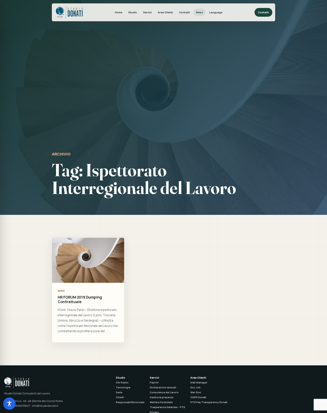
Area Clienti (165, 12)
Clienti (120, 397)
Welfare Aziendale (161, 402)
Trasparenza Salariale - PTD (167, 407)
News (199, 12)
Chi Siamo (122, 382)
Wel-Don (195, 392)
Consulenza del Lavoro (164, 392)
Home (118, 12)
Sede (119, 392)
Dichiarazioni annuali (163, 387)
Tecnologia (123, 387)
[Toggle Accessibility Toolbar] (9, 403)
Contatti (184, 12)
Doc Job (195, 387)
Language (215, 12)
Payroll (154, 382)
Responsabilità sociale (130, 402)
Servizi (147, 12)
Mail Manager (198, 382)
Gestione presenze (161, 397)
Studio (132, 12)
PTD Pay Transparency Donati (208, 402)
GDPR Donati (198, 397)
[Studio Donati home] (69, 12)
